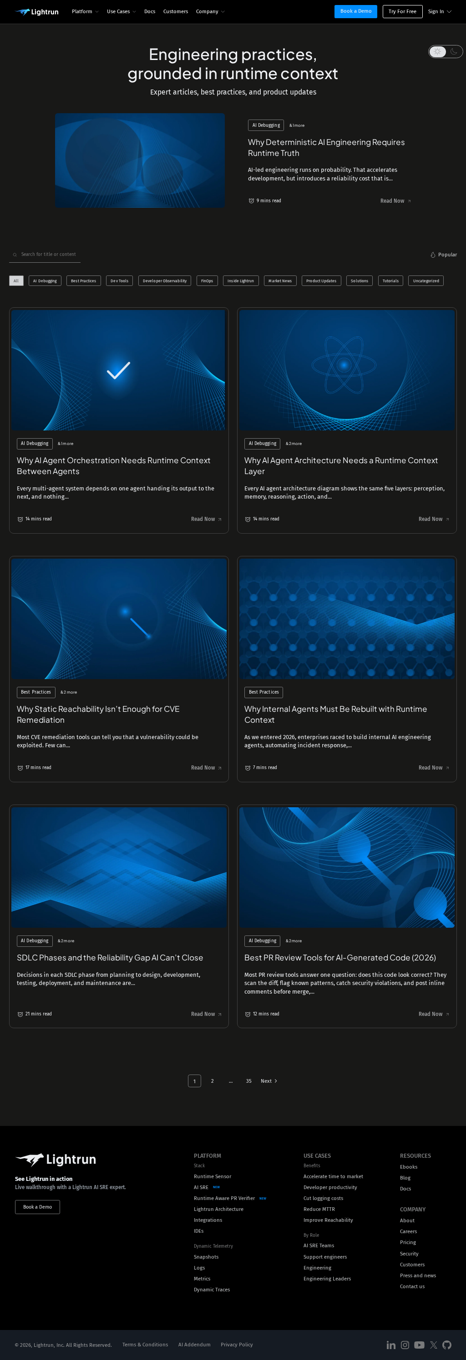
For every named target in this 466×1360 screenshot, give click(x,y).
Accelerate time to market (333, 1176)
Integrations (208, 1220)
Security (409, 1253)
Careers (408, 1231)
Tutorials (391, 281)
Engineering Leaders (327, 1278)
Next (266, 1081)
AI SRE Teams (319, 1245)
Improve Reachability (328, 1220)
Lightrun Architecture (218, 1209)
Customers (175, 11)
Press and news (418, 1275)
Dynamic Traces (212, 1289)
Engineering (317, 1268)
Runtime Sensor (212, 1176)
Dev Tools (119, 281)
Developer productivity (330, 1187)
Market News (280, 281)
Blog (405, 1178)
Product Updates (321, 281)
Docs (149, 11)
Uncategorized (426, 281)
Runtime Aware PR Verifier (224, 1198)
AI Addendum (194, 1344)
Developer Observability (165, 281)
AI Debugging (44, 281)
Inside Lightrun (241, 281)
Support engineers (325, 1257)
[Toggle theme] (445, 51)
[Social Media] (391, 1344)
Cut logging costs (323, 1198)
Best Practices (83, 281)
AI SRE (201, 1187)
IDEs (198, 1231)
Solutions (359, 281)
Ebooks (408, 1167)
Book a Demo (356, 11)
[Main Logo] (36, 12)
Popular (447, 254)
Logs (199, 1268)
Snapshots (206, 1257)
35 (249, 1081)
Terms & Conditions (145, 1344)
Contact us (412, 1286)
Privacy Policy (237, 1344)
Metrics (202, 1278)
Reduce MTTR (319, 1209)
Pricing (408, 1242)
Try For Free (402, 11)
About (407, 1220)
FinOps (207, 281)
